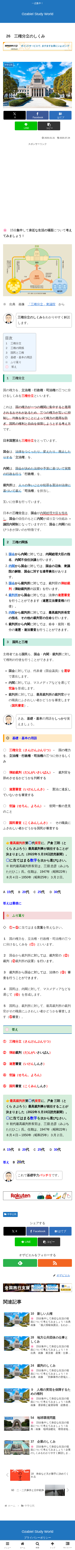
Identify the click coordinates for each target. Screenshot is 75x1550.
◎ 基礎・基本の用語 (18, 357)
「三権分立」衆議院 (41, 304)
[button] (49, 126)
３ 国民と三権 (14, 352)
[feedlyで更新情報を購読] (20, 1263)
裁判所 (13, 595)
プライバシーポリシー (37, 1537)
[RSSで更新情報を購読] (55, 1263)
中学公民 (12, 1214)
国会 (12, 554)
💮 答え (11, 366)
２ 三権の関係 (14, 348)
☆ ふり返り (13, 362)
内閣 (12, 566)
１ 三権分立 (13, 343)
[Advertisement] (37, 184)
